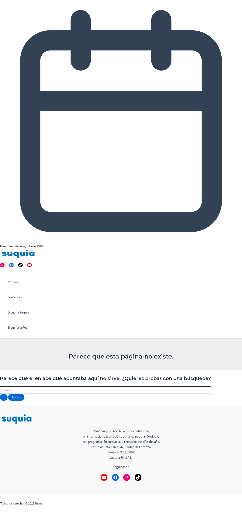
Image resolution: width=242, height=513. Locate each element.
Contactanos (16, 297)
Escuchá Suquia (18, 312)
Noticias (13, 282)
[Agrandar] (237, 418)
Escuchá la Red (18, 327)
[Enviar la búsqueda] (4, 397)
